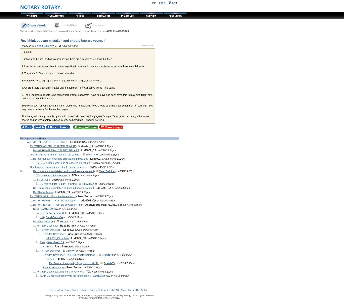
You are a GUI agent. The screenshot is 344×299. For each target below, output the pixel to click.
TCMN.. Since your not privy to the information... (65, 276)
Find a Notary (56, 290)
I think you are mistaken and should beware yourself (58, 167)
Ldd (42, 217)
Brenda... (51, 259)
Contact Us (133, 290)
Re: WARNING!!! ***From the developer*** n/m (58, 204)
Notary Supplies (72, 290)
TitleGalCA (88, 184)
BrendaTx (107, 255)
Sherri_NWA (92, 154)
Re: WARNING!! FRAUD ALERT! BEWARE (53, 146)
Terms (85, 290)
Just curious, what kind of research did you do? (55, 154)
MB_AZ (64, 221)
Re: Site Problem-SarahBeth (51, 213)
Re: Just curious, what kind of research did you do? (60, 158)
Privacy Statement (99, 290)
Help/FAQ (114, 290)
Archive (144, 290)
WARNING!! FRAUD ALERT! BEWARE (47, 142)
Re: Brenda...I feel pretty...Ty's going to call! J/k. (74, 263)
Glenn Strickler (43, 45)
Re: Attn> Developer (44, 221)
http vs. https (43, 179)
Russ (36, 209)
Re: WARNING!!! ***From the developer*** (52, 196)
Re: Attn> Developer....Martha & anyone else (60, 271)
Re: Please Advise (43, 192)
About (123, 290)
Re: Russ (48, 246)
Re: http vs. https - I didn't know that (58, 184)
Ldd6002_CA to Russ (57, 238)
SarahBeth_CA (49, 209)
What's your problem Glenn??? (53, 175)
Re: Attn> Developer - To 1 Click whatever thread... (70, 255)
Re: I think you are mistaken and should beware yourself (63, 171)
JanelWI (70, 250)
